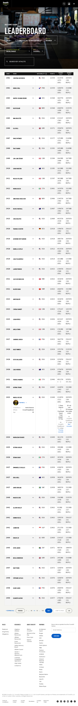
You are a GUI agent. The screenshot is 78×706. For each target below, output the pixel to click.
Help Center (18, 663)
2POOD (41, 640)
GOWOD (41, 654)
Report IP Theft (46, 701)
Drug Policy (5, 631)
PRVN (40, 664)
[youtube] (68, 701)
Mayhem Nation (43, 674)
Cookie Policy (23, 701)
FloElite (41, 684)
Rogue (41, 633)
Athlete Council (19, 649)
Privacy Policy (15, 701)
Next (49, 611)
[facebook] (58, 701)
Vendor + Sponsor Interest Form (18, 653)
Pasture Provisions (42, 650)
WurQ (40, 672)
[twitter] (61, 701)
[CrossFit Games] (6, 4)
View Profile (22, 402)
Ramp (40, 669)
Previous (20, 611)
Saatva (41, 643)
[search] (64, 4)
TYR (40, 681)
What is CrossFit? (29, 630)
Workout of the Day (31, 634)
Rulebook (5, 629)
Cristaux (41, 667)
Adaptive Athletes (17, 630)
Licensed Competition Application (18, 659)
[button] (74, 4)
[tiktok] (75, 701)
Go (69, 611)
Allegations (5, 634)
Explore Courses (29, 640)
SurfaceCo (42, 656)
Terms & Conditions (5, 701)
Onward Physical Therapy (41, 660)
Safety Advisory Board (19, 646)
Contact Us (18, 665)
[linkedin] (71, 701)
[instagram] (64, 701)
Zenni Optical (43, 645)
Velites (41, 635)
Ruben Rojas (42, 686)
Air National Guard (42, 630)
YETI (40, 638)
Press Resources (18, 642)
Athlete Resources (18, 634)
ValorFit (41, 679)
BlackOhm (42, 676)
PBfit (40, 647)
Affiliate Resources (18, 638)
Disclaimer (31, 701)
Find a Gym (30, 637)
